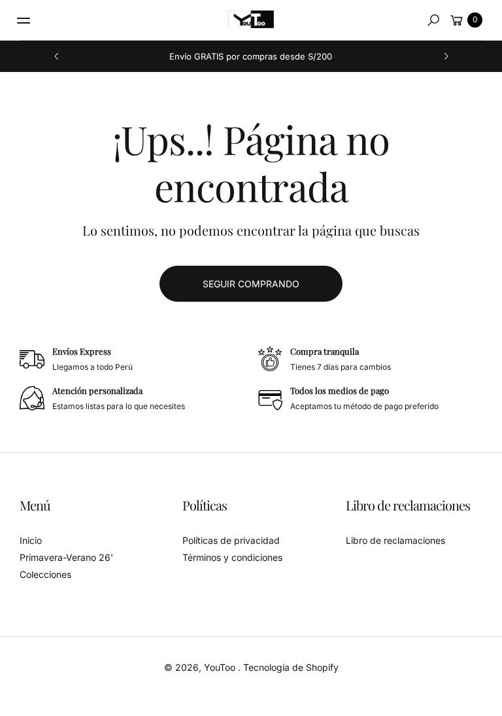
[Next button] (446, 56)
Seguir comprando (251, 283)
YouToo (221, 667)
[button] (433, 20)
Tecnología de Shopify (291, 667)
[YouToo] (251, 19)
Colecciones (45, 574)
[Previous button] (57, 56)
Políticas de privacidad (231, 540)
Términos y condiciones (232, 557)
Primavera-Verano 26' (66, 557)
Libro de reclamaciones (395, 540)
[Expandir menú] (23, 20)
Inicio (31, 540)
